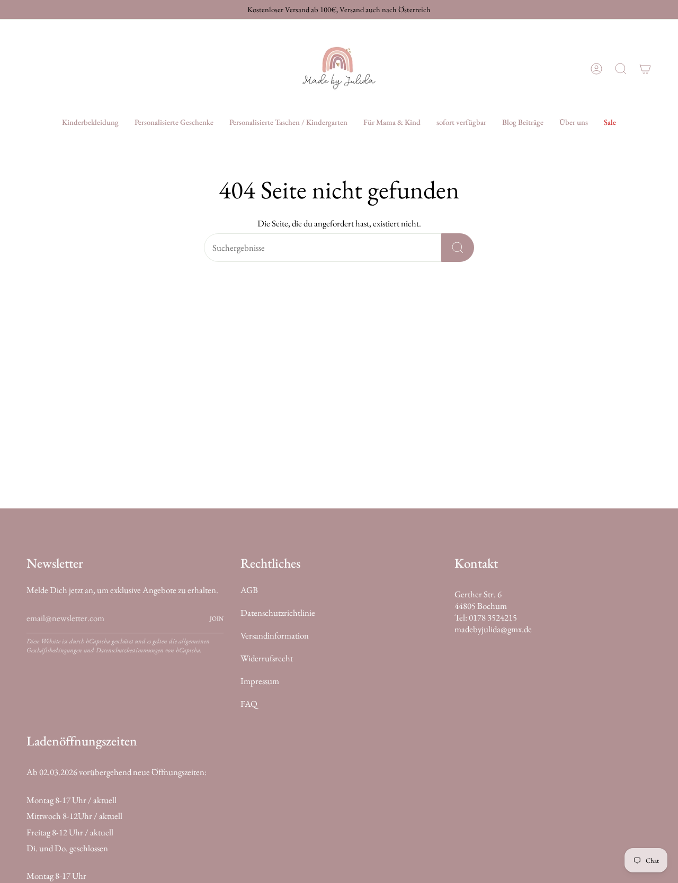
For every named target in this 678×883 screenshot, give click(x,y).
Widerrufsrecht (266, 658)
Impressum (259, 681)
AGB (249, 590)
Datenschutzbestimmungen (130, 649)
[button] (90, 122)
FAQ (248, 703)
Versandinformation (274, 635)
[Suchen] (457, 247)
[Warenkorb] (645, 69)
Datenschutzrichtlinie (277, 612)
